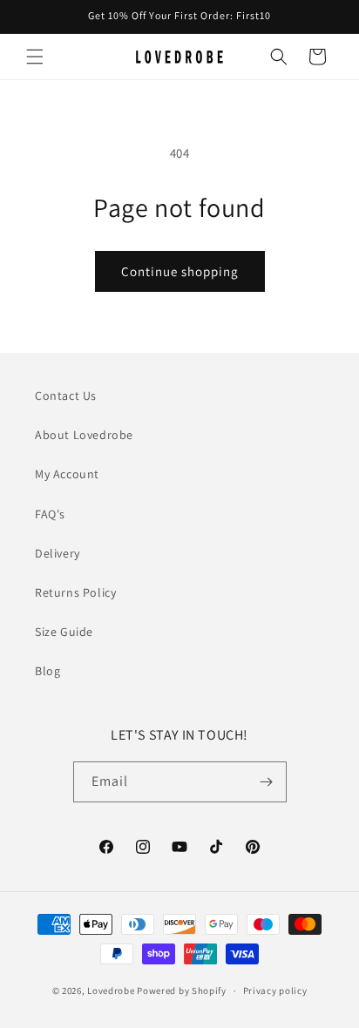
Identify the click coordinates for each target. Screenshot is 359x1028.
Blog (47, 671)
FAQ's (50, 514)
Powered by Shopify (182, 990)
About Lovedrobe (84, 435)
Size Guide (64, 631)
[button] (35, 56)
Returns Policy (75, 592)
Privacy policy (275, 990)
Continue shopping (180, 271)
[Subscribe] (266, 781)
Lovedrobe (110, 990)
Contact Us (66, 395)
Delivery (57, 553)
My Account (67, 474)
